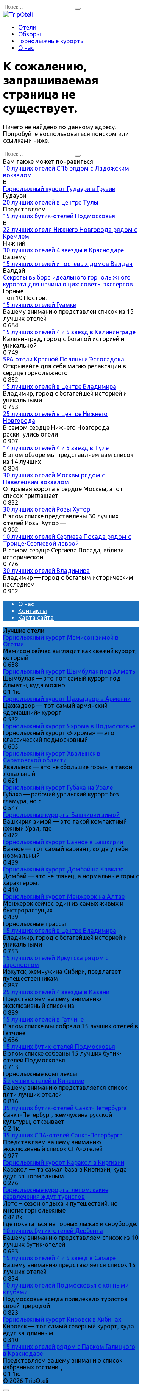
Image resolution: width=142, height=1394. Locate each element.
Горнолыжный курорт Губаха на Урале (58, 787)
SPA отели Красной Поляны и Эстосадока (63, 359)
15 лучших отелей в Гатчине (43, 1019)
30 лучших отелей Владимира (46, 570)
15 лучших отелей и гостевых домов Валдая (68, 263)
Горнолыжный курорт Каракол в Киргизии (63, 1162)
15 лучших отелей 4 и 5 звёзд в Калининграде (69, 332)
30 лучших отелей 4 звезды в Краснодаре (63, 250)
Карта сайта (36, 617)
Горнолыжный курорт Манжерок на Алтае (64, 896)
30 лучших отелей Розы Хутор (46, 509)
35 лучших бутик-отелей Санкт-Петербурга (65, 1108)
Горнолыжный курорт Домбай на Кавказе (63, 869)
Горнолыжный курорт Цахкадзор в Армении (67, 698)
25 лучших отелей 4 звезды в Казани (56, 992)
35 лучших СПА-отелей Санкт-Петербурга (63, 1135)
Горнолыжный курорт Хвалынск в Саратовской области (51, 756)
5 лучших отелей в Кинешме (43, 1080)
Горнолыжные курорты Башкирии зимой (61, 814)
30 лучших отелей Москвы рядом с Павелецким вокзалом (54, 478)
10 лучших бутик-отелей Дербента (53, 1230)
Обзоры (29, 34)
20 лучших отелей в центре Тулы (50, 202)
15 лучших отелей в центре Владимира (59, 386)
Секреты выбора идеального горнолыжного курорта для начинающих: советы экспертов (68, 281)
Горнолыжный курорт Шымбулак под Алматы (70, 671)
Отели (27, 27)
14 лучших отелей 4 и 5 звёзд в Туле (56, 447)
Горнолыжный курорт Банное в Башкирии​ (63, 842)
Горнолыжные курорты (51, 41)
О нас (26, 47)
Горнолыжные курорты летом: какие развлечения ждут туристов (55, 1193)
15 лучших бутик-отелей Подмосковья (59, 216)
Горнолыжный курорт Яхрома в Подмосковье (69, 726)
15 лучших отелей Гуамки (39, 304)
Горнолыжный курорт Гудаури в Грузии (59, 188)
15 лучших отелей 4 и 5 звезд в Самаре (59, 1258)
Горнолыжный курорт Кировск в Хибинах (62, 1319)
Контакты (32, 610)
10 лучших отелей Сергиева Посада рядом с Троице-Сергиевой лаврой (67, 540)
